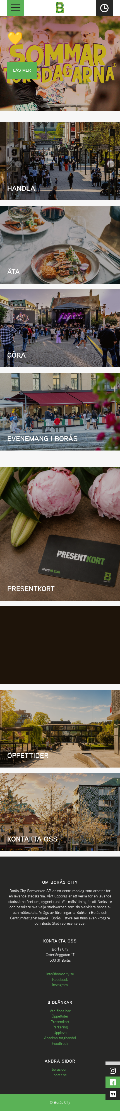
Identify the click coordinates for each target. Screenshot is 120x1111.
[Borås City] (60, 7)
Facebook (60, 979)
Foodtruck (60, 1043)
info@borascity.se (60, 974)
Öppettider (60, 1016)
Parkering (60, 1027)
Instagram (60, 985)
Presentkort (60, 1022)
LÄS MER (22, 70)
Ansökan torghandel (60, 1038)
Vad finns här (60, 1011)
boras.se (60, 1075)
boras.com (60, 1069)
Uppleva (60, 1033)
